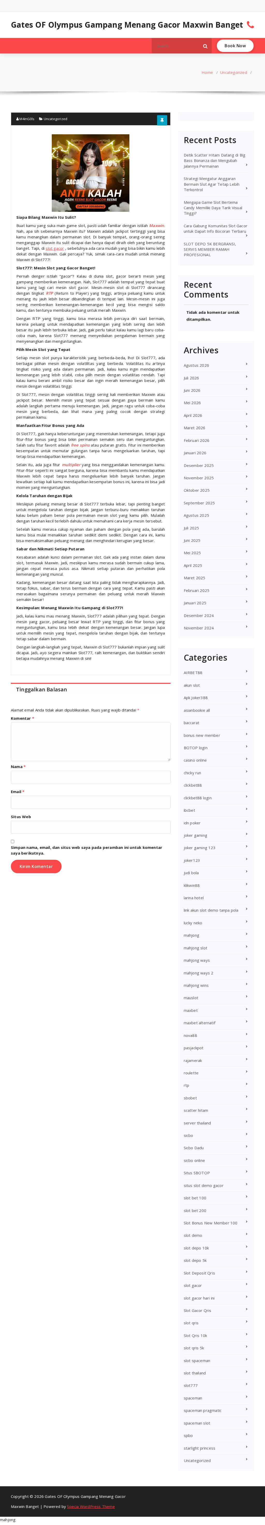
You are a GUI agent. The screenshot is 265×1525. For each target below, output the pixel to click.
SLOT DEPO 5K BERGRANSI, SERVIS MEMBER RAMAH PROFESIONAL (210, 249)
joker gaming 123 (200, 847)
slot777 (191, 1385)
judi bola (191, 872)
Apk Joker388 (196, 697)
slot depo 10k (196, 1247)
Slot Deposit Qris (199, 1273)
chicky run (192, 772)
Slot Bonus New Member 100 (211, 1222)
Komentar (22, 718)
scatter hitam (196, 1110)
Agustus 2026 (196, 365)
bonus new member (202, 735)
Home (207, 72)
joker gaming (195, 835)
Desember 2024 (199, 615)
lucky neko (193, 922)
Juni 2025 (192, 540)
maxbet (191, 1010)
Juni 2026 (192, 390)
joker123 (192, 860)
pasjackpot (194, 1047)
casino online (195, 760)
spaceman (193, 1398)
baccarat (192, 722)
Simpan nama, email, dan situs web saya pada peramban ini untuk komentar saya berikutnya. (86, 850)
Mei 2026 (192, 402)
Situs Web (21, 816)
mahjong (191, 935)
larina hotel (194, 897)
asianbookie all (197, 710)
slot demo (193, 1235)
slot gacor (193, 1285)
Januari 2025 (195, 602)
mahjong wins (196, 985)
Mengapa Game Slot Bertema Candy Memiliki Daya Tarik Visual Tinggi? (213, 208)
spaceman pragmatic (203, 1410)
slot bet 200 (195, 1210)
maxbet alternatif (199, 1022)
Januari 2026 (195, 452)
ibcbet (189, 810)
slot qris (191, 1322)
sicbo (188, 1135)
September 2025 (199, 502)
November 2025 (199, 477)
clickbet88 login (198, 797)
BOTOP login (196, 747)
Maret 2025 (194, 577)
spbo (188, 1435)
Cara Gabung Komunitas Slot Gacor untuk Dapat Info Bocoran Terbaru (215, 228)
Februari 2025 (197, 590)
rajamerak (193, 1060)
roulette (191, 1072)
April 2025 (193, 565)
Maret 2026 (194, 427)
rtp (186, 1085)
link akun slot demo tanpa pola (211, 910)
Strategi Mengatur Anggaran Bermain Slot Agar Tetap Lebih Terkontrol (212, 184)
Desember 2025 (199, 465)
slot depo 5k (195, 1260)
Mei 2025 (192, 552)
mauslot (191, 997)
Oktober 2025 (197, 490)
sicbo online (194, 1160)
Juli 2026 (191, 377)
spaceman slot (197, 1423)
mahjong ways (197, 960)
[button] (205, 46)
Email (17, 791)
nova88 (190, 1035)
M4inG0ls (26, 118)
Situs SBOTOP (197, 1172)
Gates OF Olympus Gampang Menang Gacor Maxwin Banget (127, 24)
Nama (18, 766)
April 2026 (193, 415)
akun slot (192, 685)
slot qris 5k (194, 1347)
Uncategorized (233, 72)
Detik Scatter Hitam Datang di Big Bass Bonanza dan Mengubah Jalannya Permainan (215, 160)
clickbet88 (193, 785)
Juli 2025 (191, 527)
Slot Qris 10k (195, 1335)
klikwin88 (192, 885)
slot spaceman (197, 1360)
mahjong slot (195, 947)
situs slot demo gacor (204, 1185)
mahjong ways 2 (199, 972)
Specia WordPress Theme (91, 1506)
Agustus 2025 (196, 515)
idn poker (192, 822)
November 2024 (199, 627)
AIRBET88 (193, 672)
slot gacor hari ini (199, 1298)
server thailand (197, 1122)
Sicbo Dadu (194, 1147)
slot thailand (195, 1372)
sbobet (190, 1097)
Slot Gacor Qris (197, 1310)
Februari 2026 (197, 440)
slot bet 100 (195, 1197)
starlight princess (200, 1448)
